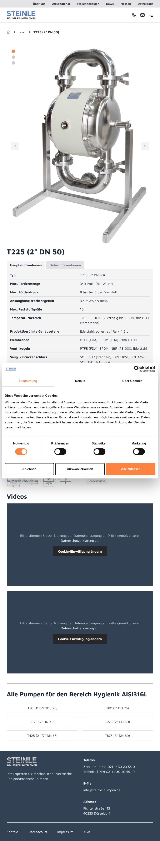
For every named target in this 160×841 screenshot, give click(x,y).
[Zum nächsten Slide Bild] (145, 146)
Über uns (39, 3)
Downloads (145, 3)
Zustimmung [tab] (28, 381)
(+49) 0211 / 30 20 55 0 (117, 766)
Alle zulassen (130, 469)
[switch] (60, 451)
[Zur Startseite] (21, 15)
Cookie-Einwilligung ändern (80, 551)
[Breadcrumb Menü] (22, 32)
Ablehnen (29, 469)
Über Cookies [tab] (132, 381)
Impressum (65, 832)
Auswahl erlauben (80, 469)
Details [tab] (80, 381)
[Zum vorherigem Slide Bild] (15, 146)
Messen (125, 3)
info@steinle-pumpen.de (101, 790)
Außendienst (61, 3)
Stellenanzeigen (88, 3)
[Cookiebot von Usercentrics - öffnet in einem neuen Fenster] (137, 369)
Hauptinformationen (26, 265)
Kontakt (13, 832)
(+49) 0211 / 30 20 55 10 (116, 771)
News (110, 3)
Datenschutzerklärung (77, 540)
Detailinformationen (65, 265)
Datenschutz (38, 832)
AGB (87, 832)
